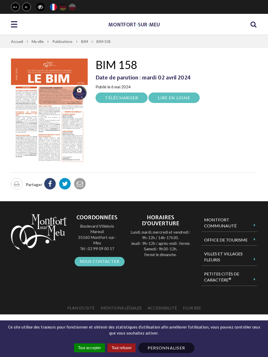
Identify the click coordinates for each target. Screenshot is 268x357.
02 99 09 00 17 (101, 248)
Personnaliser (166, 347)
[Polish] (72, 7)
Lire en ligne (174, 97)
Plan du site (81, 307)
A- (27, 7)
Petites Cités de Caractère (221, 276)
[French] (53, 7)
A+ (15, 7)
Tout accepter (89, 348)
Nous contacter (100, 261)
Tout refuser (121, 348)
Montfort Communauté (220, 222)
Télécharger (121, 97)
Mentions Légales (121, 307)
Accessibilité (162, 307)
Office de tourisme (226, 239)
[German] (62, 7)
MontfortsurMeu (134, 24)
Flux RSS (192, 307)
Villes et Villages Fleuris (223, 256)
